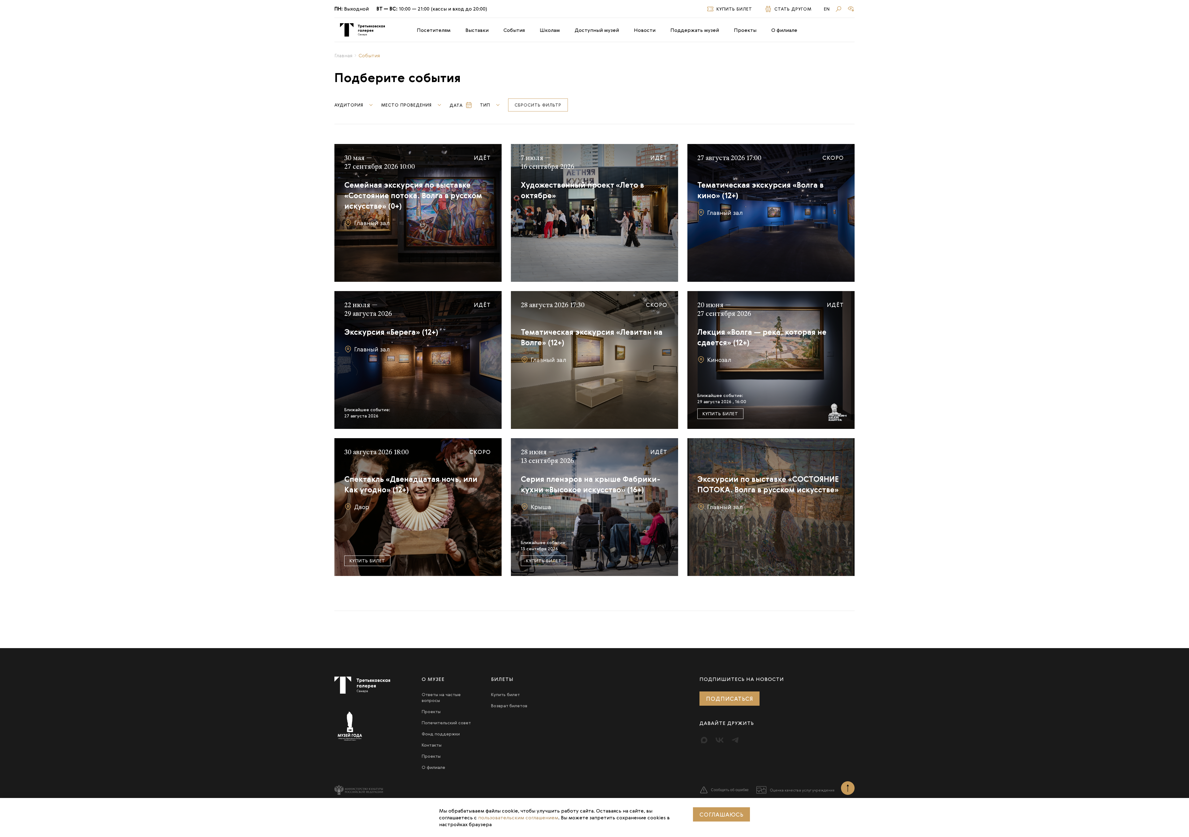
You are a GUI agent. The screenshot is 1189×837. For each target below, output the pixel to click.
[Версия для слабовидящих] (851, 9)
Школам (550, 30)
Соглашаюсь (721, 814)
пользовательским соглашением (518, 817)
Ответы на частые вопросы (441, 697)
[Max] (704, 740)
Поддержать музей (694, 30)
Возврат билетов (509, 705)
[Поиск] (838, 9)
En (827, 9)
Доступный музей (597, 30)
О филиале (784, 30)
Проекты (745, 30)
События (514, 30)
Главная (343, 55)
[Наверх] (848, 788)
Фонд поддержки (441, 734)
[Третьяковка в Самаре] (362, 29)
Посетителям (434, 30)
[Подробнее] (418, 213)
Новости (644, 30)
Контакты (432, 745)
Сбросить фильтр (538, 105)
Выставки (477, 30)
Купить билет (720, 413)
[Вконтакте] (719, 740)
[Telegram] (735, 740)
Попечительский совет (446, 723)
